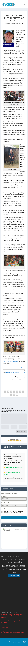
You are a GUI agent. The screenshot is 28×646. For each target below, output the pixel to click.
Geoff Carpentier (11, 23)
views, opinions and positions (12, 372)
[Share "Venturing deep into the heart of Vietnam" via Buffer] (23, 391)
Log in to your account (12, 469)
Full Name (4, 496)
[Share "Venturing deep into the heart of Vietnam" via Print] (17, 394)
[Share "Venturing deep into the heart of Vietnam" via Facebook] (5, 391)
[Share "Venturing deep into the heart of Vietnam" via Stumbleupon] (11, 394)
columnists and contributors (15, 374)
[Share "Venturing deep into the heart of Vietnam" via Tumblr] (14, 391)
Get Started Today (14, 575)
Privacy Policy (24, 642)
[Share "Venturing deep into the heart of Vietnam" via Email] (14, 394)
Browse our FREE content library (14, 467)
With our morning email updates (9, 493)
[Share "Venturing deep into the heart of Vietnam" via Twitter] (8, 391)
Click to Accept (17, 642)
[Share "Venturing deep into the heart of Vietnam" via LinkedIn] (20, 391)
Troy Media (22, 367)
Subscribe (14, 518)
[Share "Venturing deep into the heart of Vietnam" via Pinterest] (17, 391)
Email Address (5, 502)
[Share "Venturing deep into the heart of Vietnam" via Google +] (11, 391)
